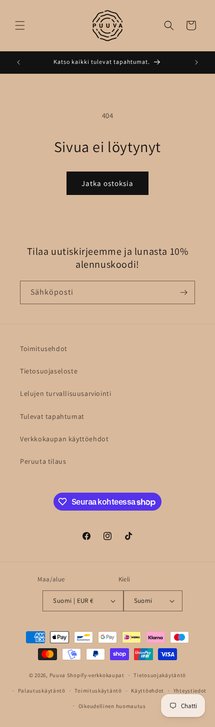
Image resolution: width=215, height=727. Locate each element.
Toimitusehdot (44, 348)
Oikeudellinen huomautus (112, 706)
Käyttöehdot (147, 690)
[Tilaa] (183, 292)
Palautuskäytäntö (42, 690)
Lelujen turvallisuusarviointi (65, 393)
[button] (20, 25)
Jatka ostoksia (108, 183)
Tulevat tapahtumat (52, 416)
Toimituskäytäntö (98, 690)
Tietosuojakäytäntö (160, 675)
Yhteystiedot (190, 690)
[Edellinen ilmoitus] (19, 62)
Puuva (58, 675)
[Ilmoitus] (197, 62)
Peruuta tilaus (43, 461)
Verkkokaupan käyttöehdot (64, 438)
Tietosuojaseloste (49, 370)
